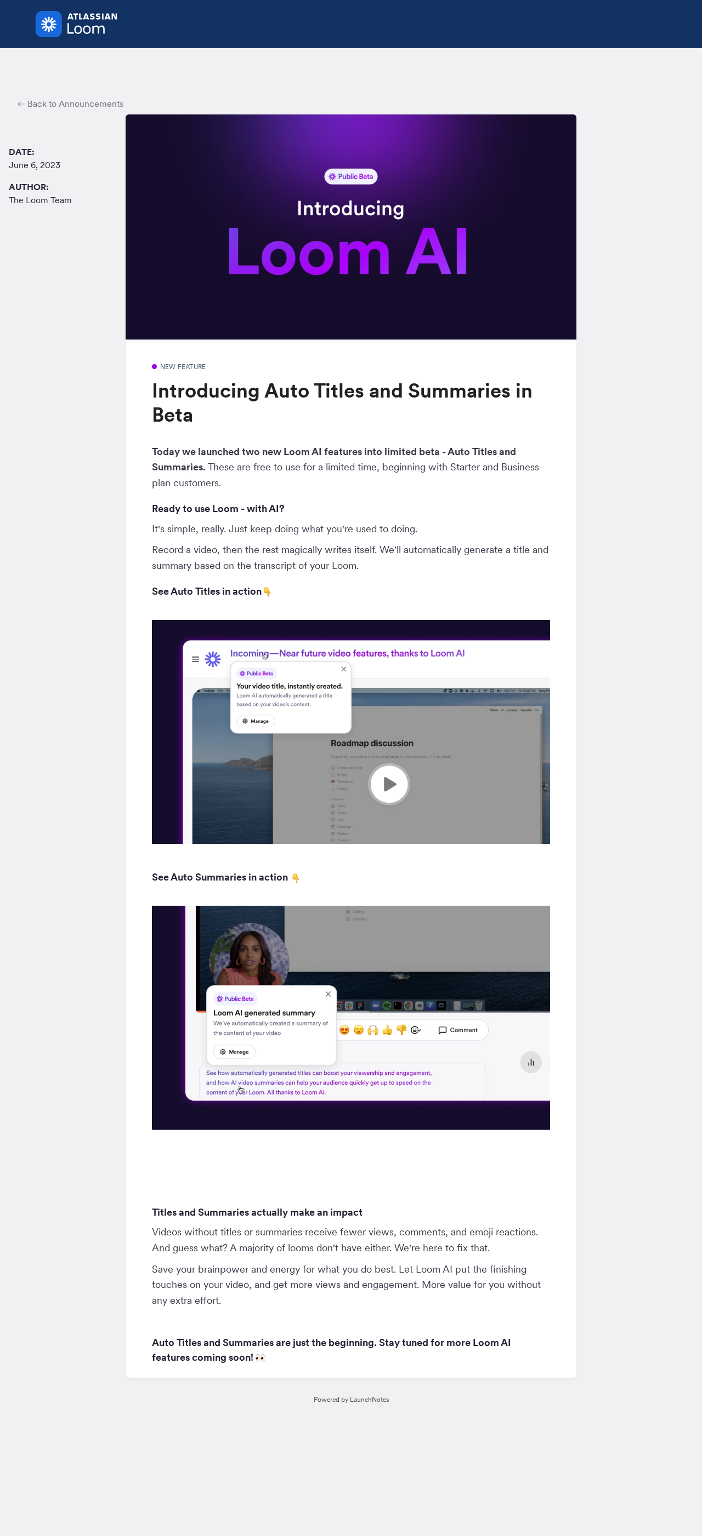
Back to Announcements (74, 103)
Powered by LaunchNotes (351, 1399)
